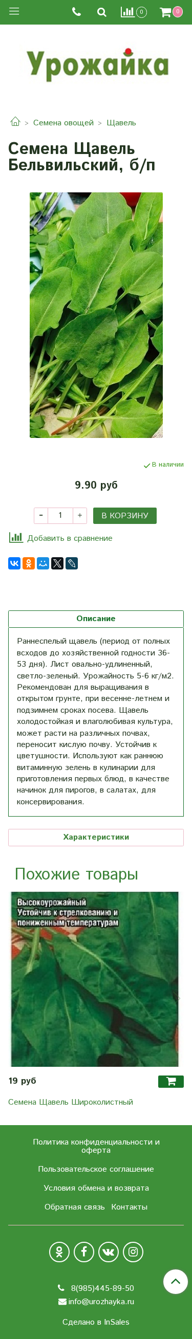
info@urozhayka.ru (101, 1302)
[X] (57, 563)
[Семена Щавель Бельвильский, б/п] (96, 315)
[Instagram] (133, 1252)
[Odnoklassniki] (59, 1252)
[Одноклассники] (29, 563)
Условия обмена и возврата (96, 1188)
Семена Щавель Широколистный (70, 1102)
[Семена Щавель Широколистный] (96, 979)
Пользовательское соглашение (96, 1169)
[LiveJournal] (72, 563)
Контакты (129, 1207)
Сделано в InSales (96, 1323)
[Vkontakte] (108, 1252)
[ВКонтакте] (14, 563)
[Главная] (15, 123)
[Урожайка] (96, 62)
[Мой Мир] (43, 563)
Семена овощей (63, 123)
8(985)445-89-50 (101, 1288)
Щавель (121, 123)
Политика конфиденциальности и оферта (96, 1146)
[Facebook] (84, 1252)
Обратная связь (75, 1207)
